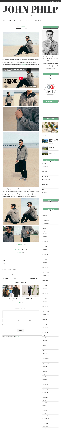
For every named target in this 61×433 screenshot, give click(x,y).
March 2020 (45, 324)
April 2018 (45, 376)
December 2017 (46, 387)
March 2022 (45, 290)
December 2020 (46, 311)
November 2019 (46, 329)
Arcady (4, 269)
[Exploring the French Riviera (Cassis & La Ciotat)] (45, 139)
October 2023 (45, 254)
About (7, 1)
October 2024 (45, 241)
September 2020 (46, 316)
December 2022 (46, 272)
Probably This (44, 169)
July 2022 (44, 283)
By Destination (27, 20)
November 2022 (46, 275)
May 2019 (45, 343)
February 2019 (45, 350)
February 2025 (45, 238)
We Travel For (44, 192)
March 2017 (45, 410)
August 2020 (45, 319)
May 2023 (45, 262)
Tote (19, 257)
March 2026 (45, 218)
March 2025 (45, 236)
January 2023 (45, 270)
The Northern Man (45, 182)
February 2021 (45, 306)
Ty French (44, 187)
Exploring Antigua (53, 151)
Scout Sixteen (44, 171)
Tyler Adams (11, 265)
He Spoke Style (45, 166)
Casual (18, 26)
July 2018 (44, 369)
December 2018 (46, 356)
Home (4, 1)
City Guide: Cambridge (51, 147)
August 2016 (45, 426)
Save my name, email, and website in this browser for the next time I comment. (19, 327)
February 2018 (45, 382)
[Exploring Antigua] (45, 152)
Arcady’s (24, 64)
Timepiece (19, 255)
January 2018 (45, 384)
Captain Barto (44, 163)
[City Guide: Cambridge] (45, 146)
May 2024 (45, 246)
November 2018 (46, 358)
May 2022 (45, 285)
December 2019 (46, 327)
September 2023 (46, 257)
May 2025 (45, 231)
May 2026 (45, 215)
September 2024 (46, 244)
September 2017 (46, 395)
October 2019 (45, 332)
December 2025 (46, 220)
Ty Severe (44, 189)
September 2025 (46, 225)
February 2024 (45, 251)
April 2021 (45, 301)
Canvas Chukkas (18, 249)
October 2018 (45, 361)
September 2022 (46, 277)
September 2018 (46, 363)
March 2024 (45, 249)
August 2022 (45, 280)
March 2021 (45, 303)
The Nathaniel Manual (46, 179)
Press (11, 1)
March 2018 (45, 379)
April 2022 (45, 288)
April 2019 (45, 345)
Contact (15, 1)
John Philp (20, 30)
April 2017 (45, 408)
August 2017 (45, 397)
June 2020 (45, 322)
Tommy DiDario (45, 184)
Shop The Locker (37, 20)
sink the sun (44, 174)
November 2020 (46, 314)
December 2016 (46, 418)
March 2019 (45, 348)
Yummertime (44, 195)
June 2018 (45, 371)
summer (14, 269)
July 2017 (44, 400)
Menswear (9, 20)
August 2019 (45, 335)
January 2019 (45, 353)
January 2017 (45, 415)
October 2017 (45, 392)
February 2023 (45, 267)
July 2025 (44, 228)
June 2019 (45, 340)
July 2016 (44, 428)
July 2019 (44, 337)
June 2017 (45, 402)
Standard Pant (19, 247)
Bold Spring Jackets (11, 298)
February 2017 (45, 413)
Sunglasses (19, 252)
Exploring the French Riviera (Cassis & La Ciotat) (53, 140)
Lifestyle (20, 20)
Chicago (9, 269)
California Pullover (19, 244)
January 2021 (45, 309)
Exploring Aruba (46, 134)
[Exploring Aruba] (50, 122)
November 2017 (46, 389)
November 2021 (46, 296)
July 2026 (44, 212)
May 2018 (45, 374)
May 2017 (45, 405)
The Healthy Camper (46, 176)
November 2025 (46, 223)
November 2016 (46, 421)
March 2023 (45, 264)
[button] (42, 20)
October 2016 (45, 423)
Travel (14, 20)
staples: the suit (30, 298)
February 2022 (45, 293)
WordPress (17, 336)
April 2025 (45, 233)
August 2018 (45, 366)
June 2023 (45, 259)
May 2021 (45, 298)
